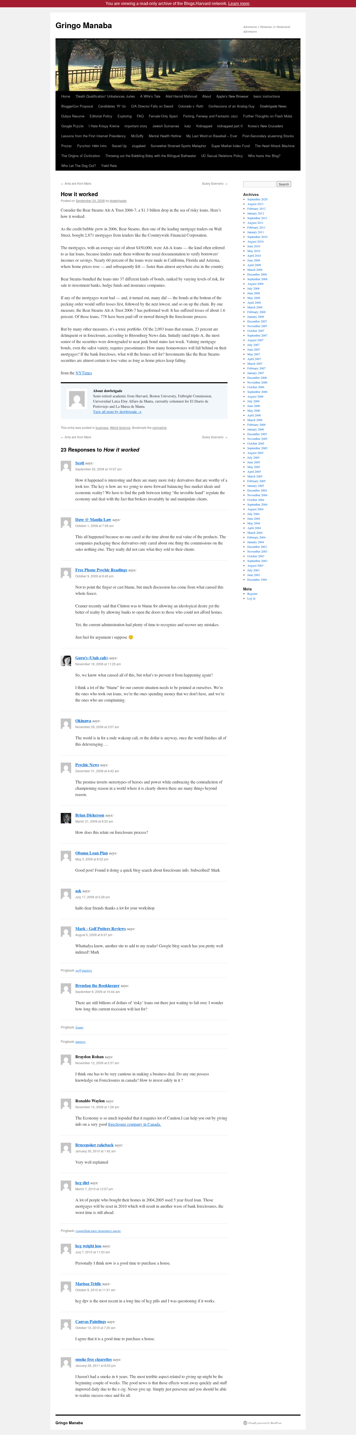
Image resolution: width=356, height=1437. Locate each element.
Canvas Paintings (90, 1321)
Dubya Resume (72, 115)
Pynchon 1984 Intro (92, 145)
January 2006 (255, 429)
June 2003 (253, 575)
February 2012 (256, 208)
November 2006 (257, 382)
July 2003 (253, 570)
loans (79, 1027)
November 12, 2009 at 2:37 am (97, 1063)
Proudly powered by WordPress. (265, 1423)
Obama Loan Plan (91, 853)
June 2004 (253, 518)
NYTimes (84, 372)
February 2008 (256, 312)
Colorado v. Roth (190, 106)
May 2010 (253, 251)
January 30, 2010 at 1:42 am (95, 1151)
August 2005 (255, 453)
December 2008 (257, 274)
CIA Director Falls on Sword (152, 106)
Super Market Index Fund (230, 145)
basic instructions (267, 96)
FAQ (140, 115)
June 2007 (253, 349)
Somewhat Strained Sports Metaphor (178, 145)
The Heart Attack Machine (274, 145)
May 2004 (253, 523)
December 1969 (257, 579)
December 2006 (257, 377)
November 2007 (257, 326)
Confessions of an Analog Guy (231, 106)
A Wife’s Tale (150, 96)
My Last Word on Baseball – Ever (211, 135)
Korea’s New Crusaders (265, 125)
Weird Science (120, 427)
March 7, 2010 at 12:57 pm (94, 1189)
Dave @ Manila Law (93, 519)
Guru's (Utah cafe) (91, 658)
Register (252, 593)
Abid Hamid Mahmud (181, 96)
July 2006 (253, 401)
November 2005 (257, 438)
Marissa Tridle (88, 1283)
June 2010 (253, 246)
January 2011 (255, 232)
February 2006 (256, 424)
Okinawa (83, 720)
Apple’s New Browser (232, 96)
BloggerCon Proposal (77, 106)
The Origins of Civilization (80, 155)
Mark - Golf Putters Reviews (100, 928)
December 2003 (257, 546)
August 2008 (255, 284)
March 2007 (254, 363)
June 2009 (253, 260)
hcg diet (82, 1182)
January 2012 (255, 213)
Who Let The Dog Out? (78, 165)
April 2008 (254, 302)
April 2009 (254, 265)
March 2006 (254, 420)
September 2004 (257, 504)
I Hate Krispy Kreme (104, 125)
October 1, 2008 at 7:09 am (94, 525)
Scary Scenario (215, 183)
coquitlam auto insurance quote (98, 1230)
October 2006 (255, 387)
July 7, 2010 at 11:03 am (92, 1252)
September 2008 (257, 279)
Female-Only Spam (163, 115)
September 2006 (257, 392)
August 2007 (255, 340)
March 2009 (254, 269)
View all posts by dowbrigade (117, 411)
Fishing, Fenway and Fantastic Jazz (210, 115)
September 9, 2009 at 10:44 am (97, 991)
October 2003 (255, 556)
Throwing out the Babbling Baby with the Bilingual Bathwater (150, 155)
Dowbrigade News (273, 106)
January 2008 (255, 316)
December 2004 (257, 490)
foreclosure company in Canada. (134, 1124)
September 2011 (257, 218)
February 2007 (256, 368)
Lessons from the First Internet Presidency (93, 135)
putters (80, 1041)
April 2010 (254, 255)
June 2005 (253, 462)
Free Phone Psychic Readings (101, 570)
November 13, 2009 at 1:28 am (97, 1107)
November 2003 (257, 551)
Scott (79, 463)
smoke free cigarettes (93, 1359)
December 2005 (257, 434)
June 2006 (253, 406)
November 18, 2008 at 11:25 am (98, 664)
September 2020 (257, 199)
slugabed (138, 145)
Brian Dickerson (89, 815)
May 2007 (253, 354)
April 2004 (254, 528)
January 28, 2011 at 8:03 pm (95, 1365)
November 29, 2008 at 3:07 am (97, 727)
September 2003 (257, 561)
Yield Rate (109, 165)
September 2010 (257, 237)
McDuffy (137, 135)
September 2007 (257, 335)
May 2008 (253, 298)
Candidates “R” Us (112, 106)
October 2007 (255, 330)
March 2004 (254, 532)
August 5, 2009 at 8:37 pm (93, 934)
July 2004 (253, 514)
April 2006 (254, 415)
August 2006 (255, 396)
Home (65, 96)
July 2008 (253, 288)
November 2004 (257, 495)
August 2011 (255, 222)
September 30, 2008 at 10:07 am (98, 469)
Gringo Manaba (84, 25)
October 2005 (255, 443)
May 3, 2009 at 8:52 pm (91, 859)
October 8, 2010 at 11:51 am (95, 1290)
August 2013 (255, 204)
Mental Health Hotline (165, 135)
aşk (78, 891)
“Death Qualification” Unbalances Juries (105, 96)
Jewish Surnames (165, 125)
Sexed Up (119, 145)
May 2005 (253, 467)
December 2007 (257, 321)
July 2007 (253, 345)
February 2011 (256, 227)
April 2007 (254, 359)
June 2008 (253, 293)
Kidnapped (204, 125)
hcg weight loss (88, 1246)
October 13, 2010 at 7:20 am (95, 1327)
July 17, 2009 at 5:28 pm (92, 897)
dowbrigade (118, 200)
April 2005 (254, 471)
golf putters (84, 970)
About (206, 96)
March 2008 (254, 307)
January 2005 (255, 485)
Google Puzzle (72, 125)
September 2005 (257, 448)
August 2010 (255, 241)
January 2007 (255, 373)
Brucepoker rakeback (94, 1145)
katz (188, 125)
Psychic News (87, 765)
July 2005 (253, 457)
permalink (159, 427)
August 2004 (255, 509)
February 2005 (256, 481)
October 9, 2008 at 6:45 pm (94, 576)
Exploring (125, 115)
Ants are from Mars (76, 183)
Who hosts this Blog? (264, 155)
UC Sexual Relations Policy (222, 155)
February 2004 (256, 537)
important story (136, 125)
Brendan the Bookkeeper (97, 985)
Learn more (238, 3)
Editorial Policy (101, 115)
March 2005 (254, 476)
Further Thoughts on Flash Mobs (267, 115)
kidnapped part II (230, 125)
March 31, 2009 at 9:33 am (94, 821)
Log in (251, 598)
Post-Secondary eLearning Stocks (268, 135)
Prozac (66, 145)
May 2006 (253, 410)
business (102, 427)
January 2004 (255, 542)
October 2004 (255, 500)
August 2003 (255, 565)
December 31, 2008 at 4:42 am (97, 771)
